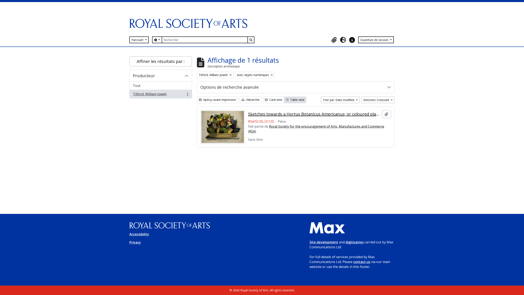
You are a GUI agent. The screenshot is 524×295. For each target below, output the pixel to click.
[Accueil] (190, 23)
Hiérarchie (252, 100)
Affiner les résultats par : (161, 61)
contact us (361, 262)
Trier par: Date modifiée (339, 100)
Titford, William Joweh (161, 95)
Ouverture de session (374, 40)
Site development (323, 242)
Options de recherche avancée (229, 87)
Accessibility (139, 234)
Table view (296, 100)
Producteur (144, 75)
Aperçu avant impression (219, 100)
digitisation (355, 242)
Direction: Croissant (376, 100)
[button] (334, 39)
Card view (275, 100)
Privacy (135, 242)
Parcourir (137, 40)
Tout (136, 85)
